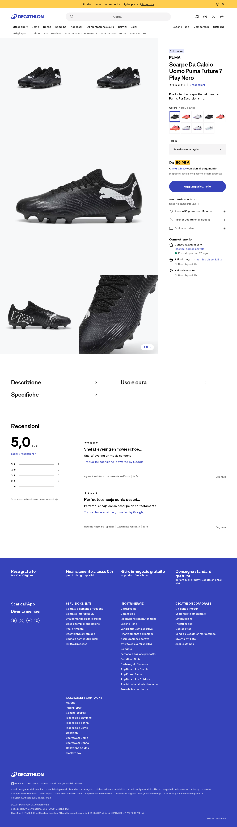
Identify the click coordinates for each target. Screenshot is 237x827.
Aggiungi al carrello (197, 186)
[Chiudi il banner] (223, 4)
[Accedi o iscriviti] (213, 17)
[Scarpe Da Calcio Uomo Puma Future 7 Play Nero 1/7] (118, 77)
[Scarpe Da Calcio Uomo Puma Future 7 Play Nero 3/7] (79, 196)
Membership (201, 26)
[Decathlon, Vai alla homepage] (27, 16)
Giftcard (218, 26)
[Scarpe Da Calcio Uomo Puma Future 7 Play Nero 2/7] (39, 77)
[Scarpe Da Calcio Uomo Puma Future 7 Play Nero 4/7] (39, 314)
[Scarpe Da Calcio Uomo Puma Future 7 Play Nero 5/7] (118, 314)
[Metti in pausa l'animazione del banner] (217, 4)
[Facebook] (14, 620)
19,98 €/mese (179, 168)
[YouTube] (29, 620)
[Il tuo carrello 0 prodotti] (222, 17)
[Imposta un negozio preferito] (197, 17)
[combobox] (197, 149)
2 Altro (147, 347)
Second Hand (181, 26)
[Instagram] (37, 620)
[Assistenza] (205, 17)
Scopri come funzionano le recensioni (32, 499)
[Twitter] (21, 620)
